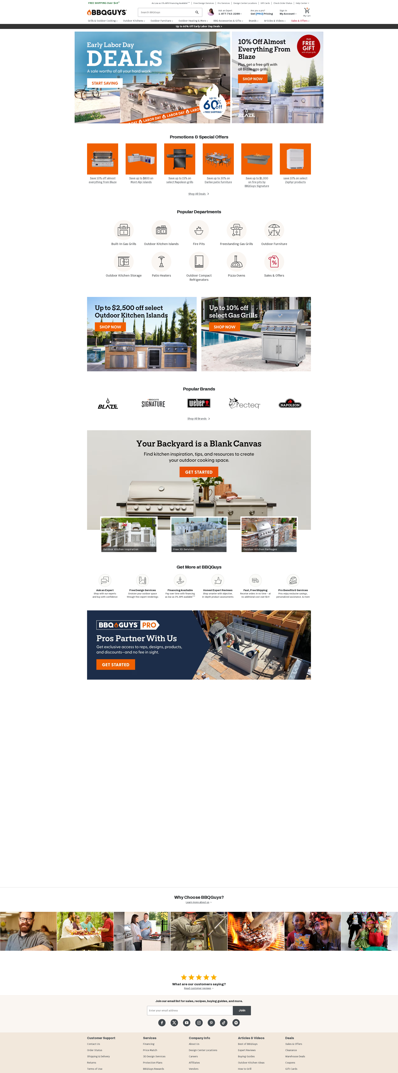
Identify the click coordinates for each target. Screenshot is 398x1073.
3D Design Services (154, 1056)
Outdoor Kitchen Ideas (251, 1062)
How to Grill (244, 1069)
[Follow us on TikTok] (223, 1022)
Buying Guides (246, 1056)
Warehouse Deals (295, 1056)
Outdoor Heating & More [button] (192, 20)
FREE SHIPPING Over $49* (104, 3)
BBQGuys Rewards (153, 1069)
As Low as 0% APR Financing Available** (171, 3)
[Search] (197, 12)
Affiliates (194, 1062)
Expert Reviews (247, 1050)
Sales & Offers (293, 1044)
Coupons (290, 1062)
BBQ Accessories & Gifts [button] (227, 20)
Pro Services (224, 3)
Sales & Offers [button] (299, 20)
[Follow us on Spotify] (236, 1022)
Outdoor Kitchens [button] (133, 20)
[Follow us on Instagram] (199, 1022)
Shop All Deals (197, 194)
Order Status (94, 1050)
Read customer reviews (197, 988)
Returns (91, 1062)
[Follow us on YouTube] (186, 1022)
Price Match (150, 1050)
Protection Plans (152, 1062)
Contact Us (93, 1044)
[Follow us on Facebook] (162, 1022)
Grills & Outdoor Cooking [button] (102, 20)
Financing (148, 1044)
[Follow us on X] (174, 1022)
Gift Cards (265, 3)
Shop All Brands (197, 418)
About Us (194, 1044)
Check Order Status (282, 3)
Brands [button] (253, 20)
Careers (193, 1056)
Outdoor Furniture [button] (161, 20)
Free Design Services (204, 3)
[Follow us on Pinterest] (211, 1022)
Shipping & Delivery (98, 1056)
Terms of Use (94, 1069)
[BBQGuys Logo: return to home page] (111, 12)
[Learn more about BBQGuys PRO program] (199, 645)
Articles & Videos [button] (274, 20)
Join (242, 1010)
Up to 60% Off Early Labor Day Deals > (199, 26)
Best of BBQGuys (247, 1044)
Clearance (291, 1050)
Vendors (193, 1069)
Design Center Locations (245, 3)
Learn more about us (197, 902)
